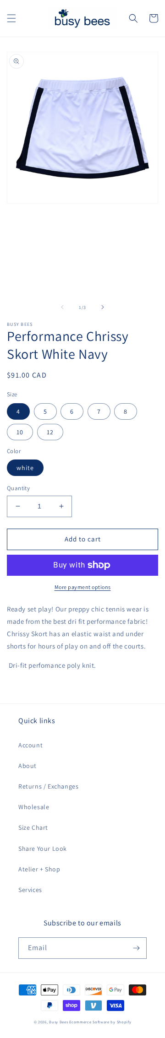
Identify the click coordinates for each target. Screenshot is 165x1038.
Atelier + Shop (39, 869)
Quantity (18, 488)
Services (30, 890)
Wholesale (33, 807)
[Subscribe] (136, 948)
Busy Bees (58, 1021)
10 (19, 432)
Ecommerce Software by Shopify (100, 1021)
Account (30, 745)
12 (50, 432)
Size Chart (33, 827)
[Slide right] (103, 307)
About (27, 766)
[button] (11, 18)
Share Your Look (42, 848)
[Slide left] (62, 307)
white (25, 468)
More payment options (83, 587)
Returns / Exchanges (48, 786)
